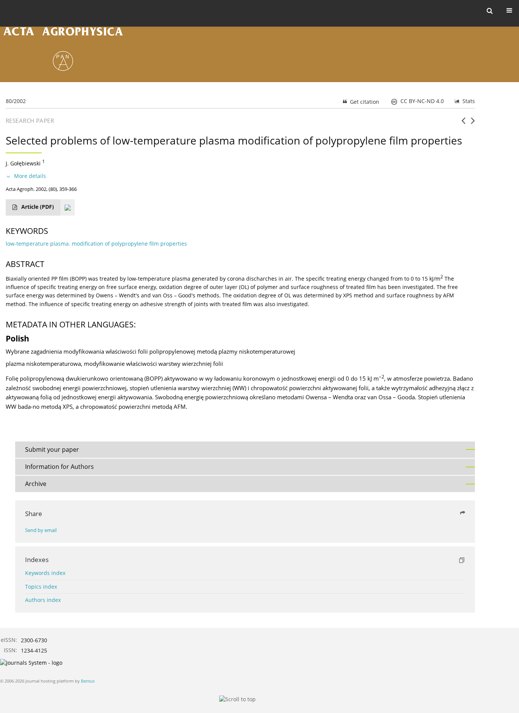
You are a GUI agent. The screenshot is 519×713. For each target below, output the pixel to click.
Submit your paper (52, 449)
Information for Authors (59, 466)
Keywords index (45, 572)
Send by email (41, 530)
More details (30, 175)
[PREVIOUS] (463, 123)
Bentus (88, 681)
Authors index (43, 599)
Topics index (41, 586)
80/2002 (16, 101)
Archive (35, 484)
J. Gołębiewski (23, 163)
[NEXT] (472, 123)
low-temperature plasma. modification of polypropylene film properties (96, 243)
